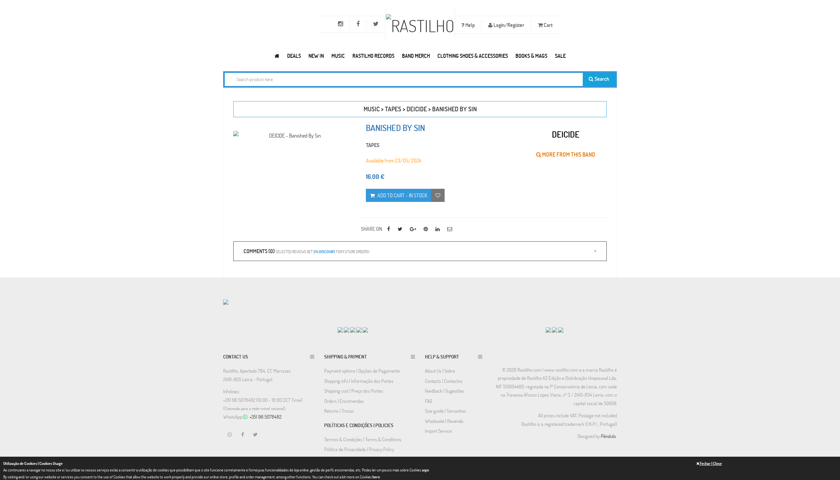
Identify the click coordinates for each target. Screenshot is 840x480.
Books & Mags (531, 55)
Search (601, 78)
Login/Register (508, 24)
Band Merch (416, 55)
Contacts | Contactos (443, 381)
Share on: (372, 228)
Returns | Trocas (339, 410)
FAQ (428, 401)
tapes (393, 109)
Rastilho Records (373, 55)
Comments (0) (306, 251)
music (372, 109)
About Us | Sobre (440, 370)
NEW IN (316, 55)
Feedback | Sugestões (444, 390)
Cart (548, 24)
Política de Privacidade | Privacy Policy (359, 449)
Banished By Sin (454, 109)
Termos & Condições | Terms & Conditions (362, 439)
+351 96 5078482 (265, 416)
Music (338, 55)
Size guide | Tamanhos (445, 410)
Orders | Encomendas (344, 401)
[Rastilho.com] (277, 56)
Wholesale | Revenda (444, 421)
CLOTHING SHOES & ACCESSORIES (472, 55)
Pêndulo (608, 436)
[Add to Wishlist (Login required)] (438, 195)
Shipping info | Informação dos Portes (358, 381)
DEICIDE (417, 109)
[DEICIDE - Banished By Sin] (292, 135)
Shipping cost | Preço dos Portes (353, 390)
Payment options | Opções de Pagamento (362, 370)
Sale (560, 55)
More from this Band (568, 154)
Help (469, 24)
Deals (294, 55)
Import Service (438, 430)
